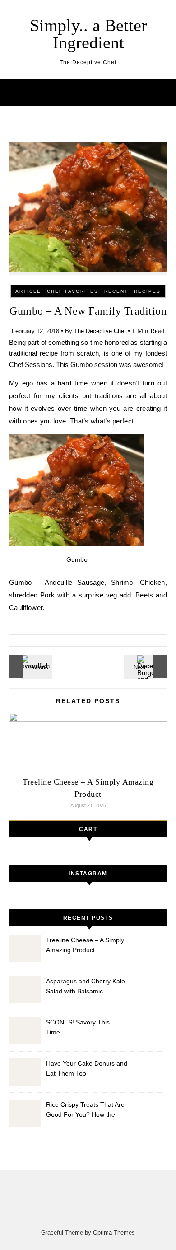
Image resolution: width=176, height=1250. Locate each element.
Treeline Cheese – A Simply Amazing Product (85, 945)
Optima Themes (114, 1232)
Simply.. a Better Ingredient (88, 34)
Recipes (147, 291)
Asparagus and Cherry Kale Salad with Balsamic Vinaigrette (85, 987)
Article (28, 291)
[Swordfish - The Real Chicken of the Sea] (29, 666)
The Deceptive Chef (100, 331)
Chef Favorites (72, 291)
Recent (116, 291)
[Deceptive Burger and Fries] (146, 666)
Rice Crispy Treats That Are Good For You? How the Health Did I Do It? (85, 1110)
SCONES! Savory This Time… (78, 1027)
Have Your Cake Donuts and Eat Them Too (86, 1068)
